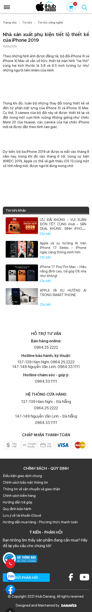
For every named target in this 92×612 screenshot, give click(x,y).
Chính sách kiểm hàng (19, 496)
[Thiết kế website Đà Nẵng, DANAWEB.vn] (68, 605)
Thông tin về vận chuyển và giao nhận (31, 489)
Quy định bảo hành (17, 509)
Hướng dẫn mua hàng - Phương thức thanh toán (40, 522)
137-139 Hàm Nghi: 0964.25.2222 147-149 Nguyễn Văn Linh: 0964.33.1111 (46, 364)
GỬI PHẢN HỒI (26, 577)
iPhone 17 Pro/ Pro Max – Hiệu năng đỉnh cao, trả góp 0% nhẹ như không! (63, 271)
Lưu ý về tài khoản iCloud (22, 515)
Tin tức (27, 22)
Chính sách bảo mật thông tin (25, 482)
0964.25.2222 (46, 347)
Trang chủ (10, 22)
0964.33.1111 (46, 381)
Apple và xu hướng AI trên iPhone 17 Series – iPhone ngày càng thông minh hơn (63, 247)
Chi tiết (45, 234)
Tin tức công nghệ (50, 22)
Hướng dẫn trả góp (17, 502)
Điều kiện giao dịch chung (22, 476)
